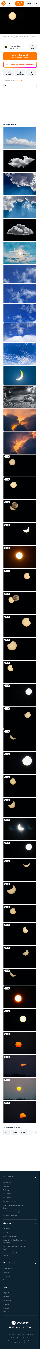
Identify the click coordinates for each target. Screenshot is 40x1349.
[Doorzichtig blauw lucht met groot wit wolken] (19, 140)
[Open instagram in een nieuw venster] (12, 1330)
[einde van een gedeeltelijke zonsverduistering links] (19, 468)
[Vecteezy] (3, 3)
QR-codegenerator (10, 1218)
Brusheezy (7, 1184)
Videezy (6, 1192)
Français (6, 1310)
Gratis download (20, 56)
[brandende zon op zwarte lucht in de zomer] (19, 1000)
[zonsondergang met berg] (19, 1068)
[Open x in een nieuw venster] (26, 1330)
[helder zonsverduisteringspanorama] (19, 852)
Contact (6, 1274)
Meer (5, 1314)
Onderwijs (7, 1200)
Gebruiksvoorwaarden (14, 1343)
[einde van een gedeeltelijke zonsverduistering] (19, 491)
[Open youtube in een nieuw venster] (29, 1330)
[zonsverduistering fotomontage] (19, 605)
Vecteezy (6, 1188)
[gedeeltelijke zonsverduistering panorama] (19, 810)
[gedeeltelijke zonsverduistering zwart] (19, 959)
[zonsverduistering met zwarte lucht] (19, 628)
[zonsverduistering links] (19, 674)
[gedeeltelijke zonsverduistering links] (19, 743)
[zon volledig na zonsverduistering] (19, 1023)
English (6, 1295)
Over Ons (6, 1278)
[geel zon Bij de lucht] (19, 1091)
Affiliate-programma (10, 1238)
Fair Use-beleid (19, 1345)
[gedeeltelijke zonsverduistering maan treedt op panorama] (19, 916)
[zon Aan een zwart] (19, 1114)
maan (15, 1135)
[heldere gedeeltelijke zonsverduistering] (19, 537)
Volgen (32, 48)
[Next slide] (31, 1134)
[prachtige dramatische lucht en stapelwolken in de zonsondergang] (19, 422)
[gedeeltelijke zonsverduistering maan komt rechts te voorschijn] (19, 720)
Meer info (8, 88)
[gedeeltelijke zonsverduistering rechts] (19, 873)
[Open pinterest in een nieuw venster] (19, 1330)
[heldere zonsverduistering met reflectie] (19, 831)
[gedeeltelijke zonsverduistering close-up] (19, 896)
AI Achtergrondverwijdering (13, 1214)
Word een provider (10, 1282)
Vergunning (7, 1231)
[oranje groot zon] (19, 1046)
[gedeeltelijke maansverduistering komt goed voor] (19, 582)
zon (6, 1135)
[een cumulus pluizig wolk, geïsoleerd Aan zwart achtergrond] (19, 232)
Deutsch (6, 1306)
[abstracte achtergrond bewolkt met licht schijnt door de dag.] (19, 186)
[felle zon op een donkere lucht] (19, 559)
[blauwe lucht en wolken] (19, 356)
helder (23, 1135)
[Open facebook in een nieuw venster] (9, 1330)
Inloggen (29, 3)
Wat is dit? (19, 81)
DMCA (5, 1235)
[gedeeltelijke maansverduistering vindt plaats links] (19, 789)
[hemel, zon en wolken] (19, 399)
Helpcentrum (8, 1270)
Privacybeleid (27, 1343)
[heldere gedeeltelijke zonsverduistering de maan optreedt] (19, 697)
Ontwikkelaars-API (9, 1204)
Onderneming (8, 1196)
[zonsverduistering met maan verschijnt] (19, 651)
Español (6, 1299)
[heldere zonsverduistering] (19, 766)
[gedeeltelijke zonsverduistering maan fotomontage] (19, 514)
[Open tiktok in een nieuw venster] (22, 1330)
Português (7, 1303)
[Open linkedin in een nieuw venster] (16, 1330)
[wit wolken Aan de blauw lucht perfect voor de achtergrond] (19, 276)
